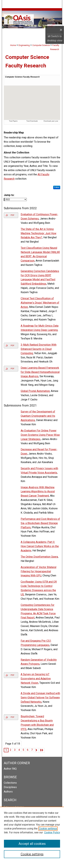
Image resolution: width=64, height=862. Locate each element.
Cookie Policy (52, 832)
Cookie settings (48, 828)
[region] (32, 834)
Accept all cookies (32, 844)
